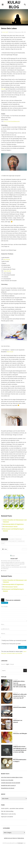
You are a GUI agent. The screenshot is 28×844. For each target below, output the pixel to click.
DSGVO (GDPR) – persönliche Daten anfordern (12, 808)
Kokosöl (3, 89)
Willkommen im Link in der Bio (8, 814)
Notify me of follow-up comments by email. (14, 640)
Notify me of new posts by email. (11, 643)
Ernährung (19, 539)
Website (4, 570)
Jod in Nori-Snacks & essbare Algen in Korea (11, 777)
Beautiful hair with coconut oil (8, 785)
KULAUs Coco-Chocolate (7, 780)
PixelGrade (20, 843)
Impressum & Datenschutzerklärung (14, 838)
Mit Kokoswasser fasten (10, 526)
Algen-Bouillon (7, 271)
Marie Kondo (10, 351)
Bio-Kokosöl (7, 259)
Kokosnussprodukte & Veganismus (13, 524)
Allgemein (12, 539)
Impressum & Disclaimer (7, 816)
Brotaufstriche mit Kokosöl (7, 788)
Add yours (4, 602)
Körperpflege (21, 541)
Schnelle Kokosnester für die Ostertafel (10, 782)
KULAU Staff (5, 32)
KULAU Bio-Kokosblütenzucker (12, 121)
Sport (3, 543)
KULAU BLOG (14, 4)
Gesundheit (4, 541)
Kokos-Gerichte (13, 541)
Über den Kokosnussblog (7, 811)
